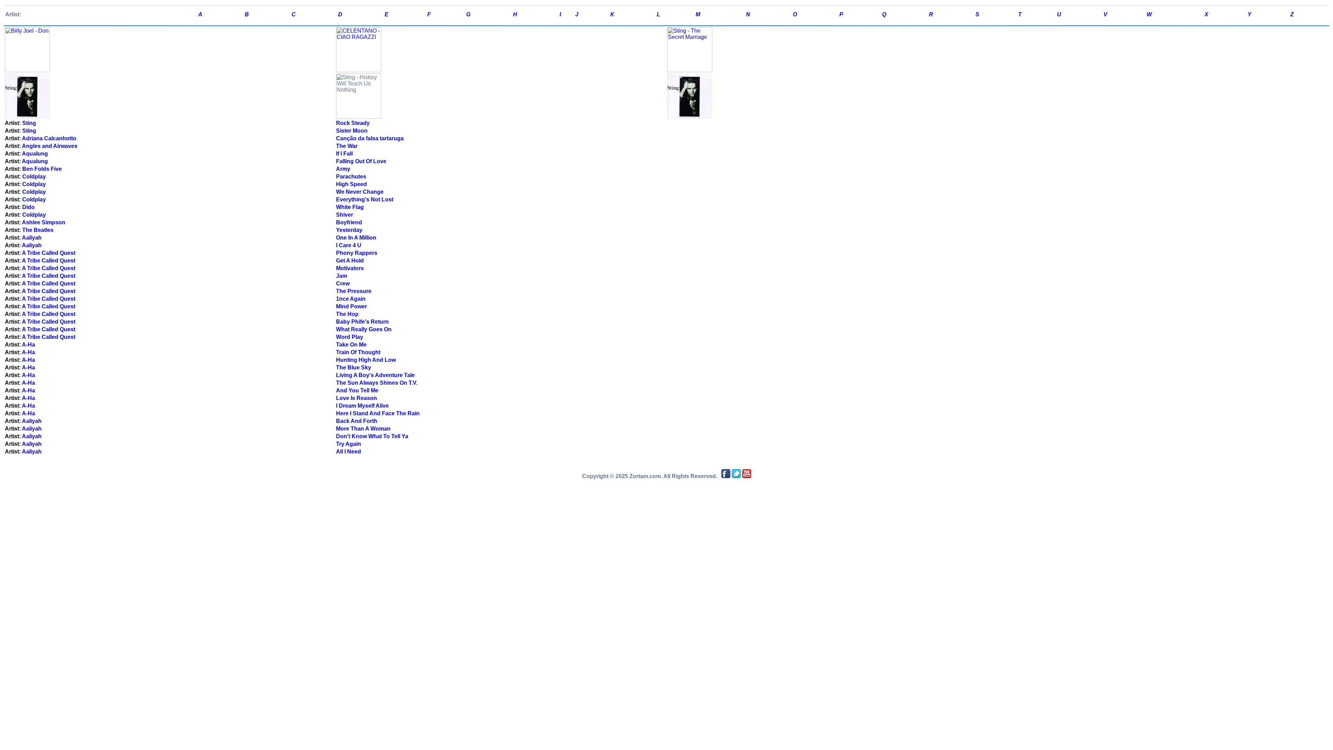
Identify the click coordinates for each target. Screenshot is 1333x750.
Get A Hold (350, 261)
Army (343, 169)
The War (347, 146)
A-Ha (28, 345)
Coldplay (34, 177)
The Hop (347, 314)
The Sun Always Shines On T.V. (377, 383)
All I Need (348, 452)
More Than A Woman (363, 429)
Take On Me (351, 345)
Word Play (349, 337)
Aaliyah (32, 238)
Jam (341, 276)
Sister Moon (352, 131)
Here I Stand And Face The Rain (378, 413)
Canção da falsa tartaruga (370, 138)
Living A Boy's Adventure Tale (375, 375)
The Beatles (37, 230)
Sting (29, 123)
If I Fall (344, 154)
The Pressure (353, 291)
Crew (343, 283)
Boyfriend (349, 222)
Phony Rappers (356, 253)
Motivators (350, 268)
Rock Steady (353, 123)
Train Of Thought (358, 352)
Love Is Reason (356, 398)
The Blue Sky (353, 367)
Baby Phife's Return (362, 322)
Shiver (344, 215)
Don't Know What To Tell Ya (372, 436)
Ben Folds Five (42, 169)
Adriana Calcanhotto (49, 138)
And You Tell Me (357, 390)
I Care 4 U (348, 245)
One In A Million (356, 238)
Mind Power (351, 306)
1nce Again (351, 299)
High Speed (351, 184)
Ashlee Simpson (43, 222)
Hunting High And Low (366, 360)
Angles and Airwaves (49, 146)
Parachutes (351, 177)
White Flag (350, 207)
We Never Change (360, 192)
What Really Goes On (364, 329)
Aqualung (35, 154)
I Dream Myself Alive (362, 406)
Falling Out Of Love (361, 161)
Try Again (348, 444)
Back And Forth (356, 421)
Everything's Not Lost (364, 199)
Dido (28, 207)
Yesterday (349, 230)
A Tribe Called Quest (48, 253)
